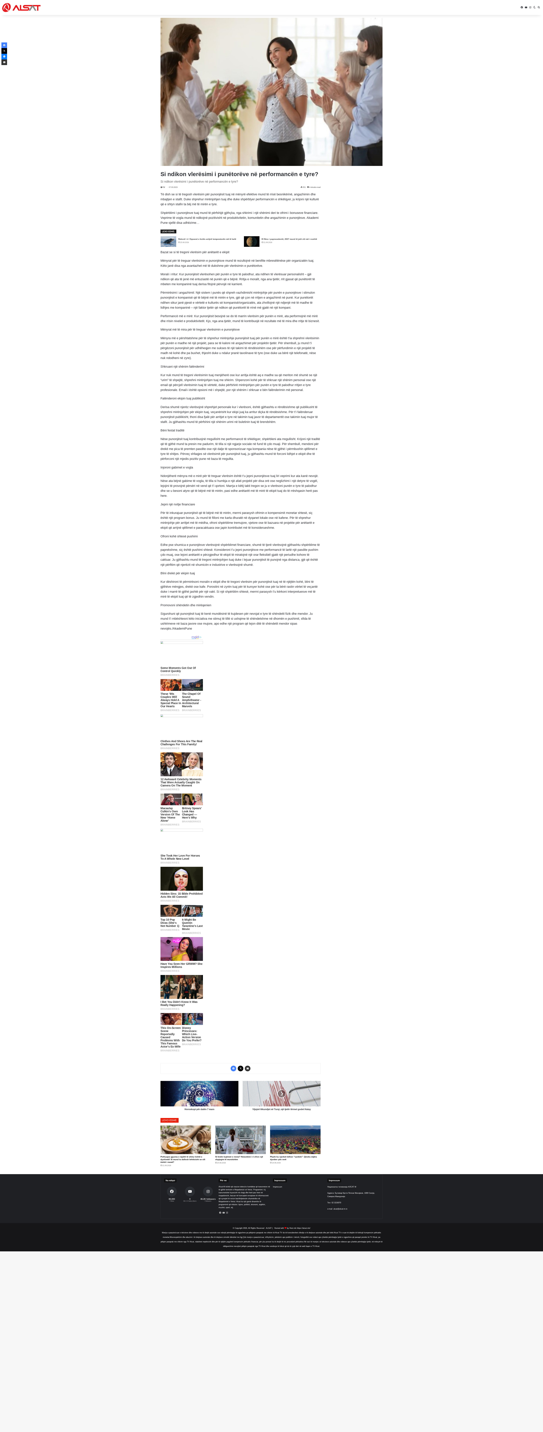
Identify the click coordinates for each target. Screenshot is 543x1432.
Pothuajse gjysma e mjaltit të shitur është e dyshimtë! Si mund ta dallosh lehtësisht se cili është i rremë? (182, 1159)
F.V (164, 187)
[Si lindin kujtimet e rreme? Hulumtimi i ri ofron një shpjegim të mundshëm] (240, 1139)
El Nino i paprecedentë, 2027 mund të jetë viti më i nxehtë (289, 239)
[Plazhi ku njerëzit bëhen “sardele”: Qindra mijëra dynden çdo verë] (295, 1139)
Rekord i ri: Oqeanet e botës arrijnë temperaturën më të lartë (207, 239)
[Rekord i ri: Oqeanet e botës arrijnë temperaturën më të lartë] (168, 241)
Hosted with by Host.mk (285, 1228)
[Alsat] (21, 7)
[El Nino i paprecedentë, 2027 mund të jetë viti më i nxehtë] (251, 241)
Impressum (277, 1187)
